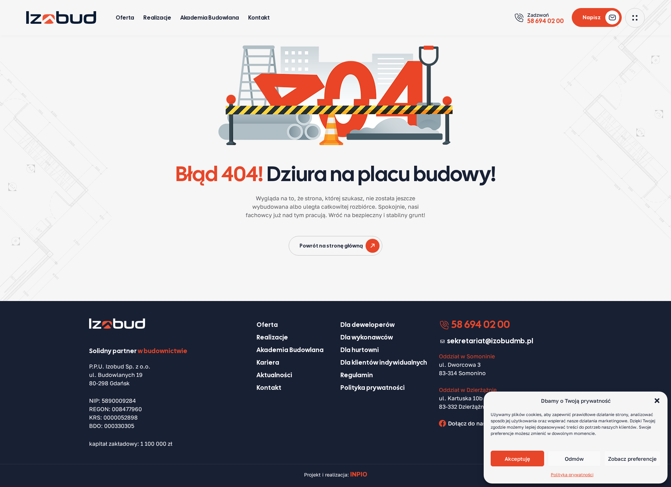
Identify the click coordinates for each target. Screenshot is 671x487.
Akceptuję (517, 459)
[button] (657, 400)
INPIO (358, 474)
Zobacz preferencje (632, 459)
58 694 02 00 (479, 324)
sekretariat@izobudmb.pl (490, 340)
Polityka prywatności (572, 474)
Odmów (574, 459)
